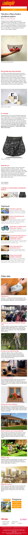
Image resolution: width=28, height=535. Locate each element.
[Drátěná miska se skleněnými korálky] (14, 48)
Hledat (14, 9)
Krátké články (12, 18)
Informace (4, 524)
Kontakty (20, 523)
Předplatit (16, 501)
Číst (17, 503)
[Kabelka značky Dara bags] (14, 145)
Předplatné (15, 521)
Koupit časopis (16, 505)
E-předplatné (5, 523)
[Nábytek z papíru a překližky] (14, 97)
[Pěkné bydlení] (4, 519)
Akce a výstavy (7, 18)
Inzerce (13, 523)
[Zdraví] (23, 519)
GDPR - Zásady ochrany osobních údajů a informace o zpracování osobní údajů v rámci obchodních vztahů (14, 533)
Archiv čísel (17, 507)
